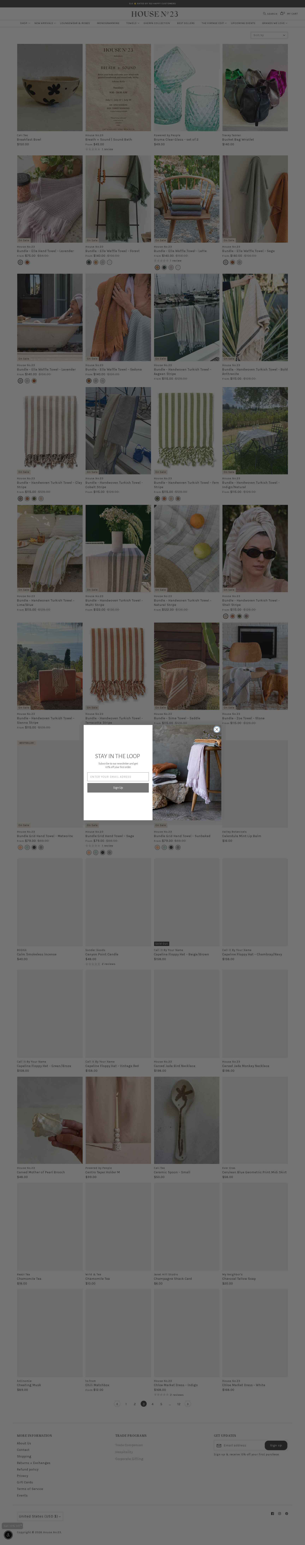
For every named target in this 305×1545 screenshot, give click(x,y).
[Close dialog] (217, 729)
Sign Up (118, 787)
